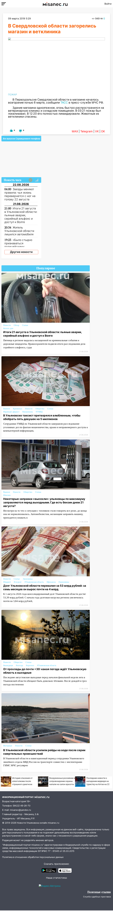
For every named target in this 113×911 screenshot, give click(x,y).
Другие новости (21, 252)
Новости (7, 325)
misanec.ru (53, 822)
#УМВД (39, 412)
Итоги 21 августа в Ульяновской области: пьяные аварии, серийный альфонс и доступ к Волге (42, 333)
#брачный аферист (11, 412)
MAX (75, 131)
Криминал (17, 409)
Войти (108, 3)
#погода (19, 665)
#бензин (7, 495)
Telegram (86, 131)
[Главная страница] (55, 3)
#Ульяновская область (34, 582)
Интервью (7, 746)
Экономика (28, 579)
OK (103, 131)
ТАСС (64, 102)
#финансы (51, 582)
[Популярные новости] (36, 180)
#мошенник (27, 412)
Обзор (16, 325)
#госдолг (18, 582)
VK (97, 131)
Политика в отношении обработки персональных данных (33, 857)
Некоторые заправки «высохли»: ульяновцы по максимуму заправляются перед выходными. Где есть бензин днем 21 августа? (44, 502)
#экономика (64, 582)
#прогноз (30, 665)
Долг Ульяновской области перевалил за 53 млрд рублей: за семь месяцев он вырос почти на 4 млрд (44, 587)
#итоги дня (8, 328)
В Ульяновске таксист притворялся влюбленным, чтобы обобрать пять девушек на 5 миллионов (41, 417)
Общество (39, 409)
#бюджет (7, 582)
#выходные (8, 665)
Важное (6, 409)
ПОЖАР (12, 94)
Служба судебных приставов (97, 896)
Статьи (25, 325)
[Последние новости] (30, 180)
